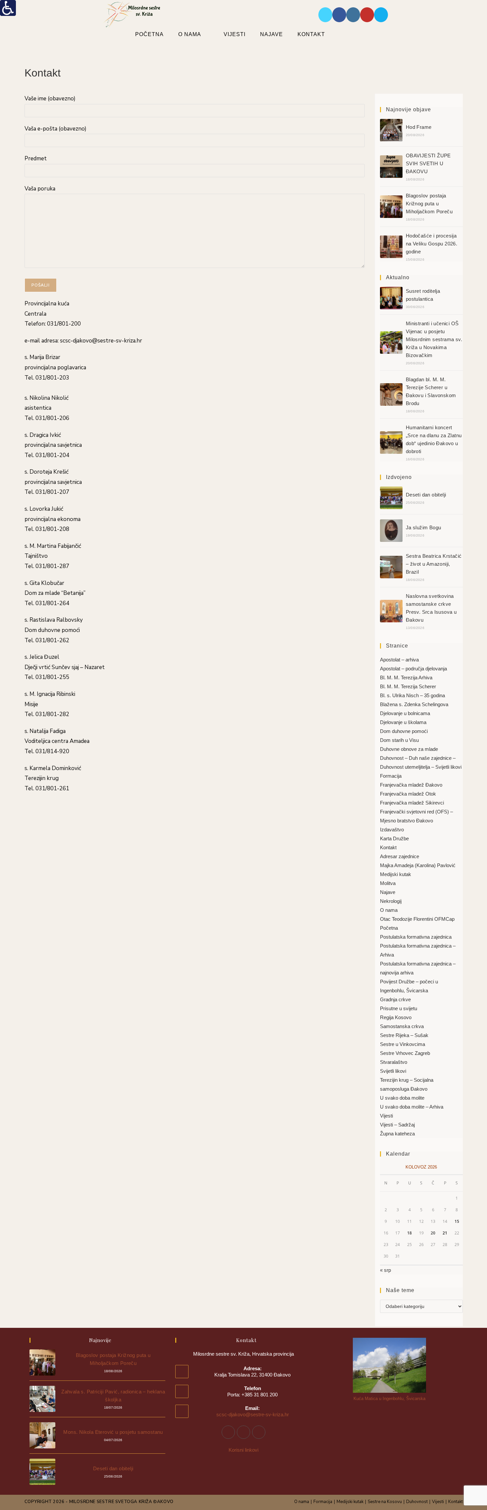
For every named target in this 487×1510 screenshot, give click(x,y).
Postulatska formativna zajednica (416, 937)
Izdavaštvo (392, 829)
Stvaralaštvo (393, 1062)
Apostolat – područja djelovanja (413, 668)
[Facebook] (228, 1432)
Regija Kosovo (395, 1017)
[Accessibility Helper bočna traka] (8, 8)
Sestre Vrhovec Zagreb (405, 1053)
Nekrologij (391, 901)
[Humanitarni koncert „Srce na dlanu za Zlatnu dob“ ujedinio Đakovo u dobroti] (391, 442)
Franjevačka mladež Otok (408, 794)
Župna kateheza (397, 1133)
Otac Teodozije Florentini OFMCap (417, 919)
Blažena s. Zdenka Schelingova (414, 704)
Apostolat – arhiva (399, 659)
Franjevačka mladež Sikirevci (412, 803)
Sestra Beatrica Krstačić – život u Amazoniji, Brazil (434, 564)
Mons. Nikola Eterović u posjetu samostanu (113, 1432)
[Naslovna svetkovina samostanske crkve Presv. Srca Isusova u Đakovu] (391, 611)
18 (409, 1233)
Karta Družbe (394, 838)
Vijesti (386, 1116)
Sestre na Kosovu (385, 1502)
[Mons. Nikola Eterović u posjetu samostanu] (42, 1435)
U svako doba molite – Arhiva (411, 1107)
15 (457, 1221)
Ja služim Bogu (423, 527)
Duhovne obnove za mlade (409, 749)
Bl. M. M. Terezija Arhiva (406, 677)
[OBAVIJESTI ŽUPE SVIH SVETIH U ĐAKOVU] (391, 166)
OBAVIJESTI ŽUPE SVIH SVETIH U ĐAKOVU (428, 163)
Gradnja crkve (395, 999)
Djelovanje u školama (403, 722)
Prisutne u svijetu (398, 1008)
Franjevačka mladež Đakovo (411, 785)
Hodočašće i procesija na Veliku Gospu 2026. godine (431, 243)
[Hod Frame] (391, 130)
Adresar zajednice (399, 856)
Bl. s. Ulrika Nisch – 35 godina (412, 695)
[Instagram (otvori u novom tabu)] (353, 14)
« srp (385, 1270)
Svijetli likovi (393, 1071)
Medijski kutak (395, 874)
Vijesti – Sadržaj (397, 1124)
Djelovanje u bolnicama (405, 713)
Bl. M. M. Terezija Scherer (408, 686)
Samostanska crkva (402, 1026)
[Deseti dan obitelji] (391, 498)
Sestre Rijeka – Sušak (404, 1035)
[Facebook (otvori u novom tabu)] (339, 14)
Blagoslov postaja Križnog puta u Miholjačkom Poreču (429, 203)
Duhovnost (417, 1502)
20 (433, 1233)
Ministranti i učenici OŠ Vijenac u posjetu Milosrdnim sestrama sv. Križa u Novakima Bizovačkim (434, 339)
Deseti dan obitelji (426, 494)
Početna (389, 928)
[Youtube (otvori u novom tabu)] (367, 14)
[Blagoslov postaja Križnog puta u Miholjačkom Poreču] (391, 206)
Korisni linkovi (243, 1450)
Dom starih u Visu (399, 740)
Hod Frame (419, 127)
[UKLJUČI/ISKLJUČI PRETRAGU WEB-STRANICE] (349, 34)
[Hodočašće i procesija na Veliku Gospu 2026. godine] (391, 246)
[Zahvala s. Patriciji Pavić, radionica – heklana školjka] (42, 1399)
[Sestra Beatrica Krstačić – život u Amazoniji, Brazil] (391, 567)
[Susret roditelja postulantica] (391, 298)
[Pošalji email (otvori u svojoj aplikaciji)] (381, 14)
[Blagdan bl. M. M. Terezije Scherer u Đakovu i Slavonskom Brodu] (391, 394)
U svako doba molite (402, 1098)
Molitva (388, 883)
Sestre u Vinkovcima (402, 1044)
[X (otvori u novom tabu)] (325, 14)
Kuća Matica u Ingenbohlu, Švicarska (389, 1398)
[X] (258, 1432)
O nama (389, 910)
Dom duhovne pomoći (404, 731)
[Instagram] (243, 1432)
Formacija (391, 776)
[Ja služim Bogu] (391, 530)
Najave (387, 892)
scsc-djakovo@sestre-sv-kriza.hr (252, 1414)
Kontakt (388, 847)
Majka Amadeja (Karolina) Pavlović (418, 865)
